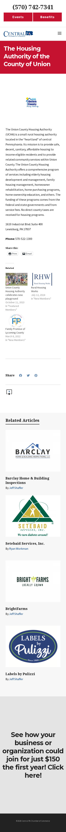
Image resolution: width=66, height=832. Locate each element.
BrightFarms (16, 609)
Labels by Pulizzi (20, 674)
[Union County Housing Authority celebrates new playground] (16, 279)
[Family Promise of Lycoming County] (16, 320)
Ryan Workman (18, 548)
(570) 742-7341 (33, 7)
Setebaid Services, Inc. (25, 543)
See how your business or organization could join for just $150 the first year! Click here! (33, 755)
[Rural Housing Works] (42, 279)
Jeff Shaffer (16, 488)
